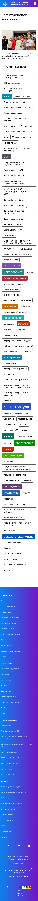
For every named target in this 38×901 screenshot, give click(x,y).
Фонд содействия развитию (11, 634)
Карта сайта (5, 837)
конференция (10, 363)
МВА (31, 131)
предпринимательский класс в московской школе (18, 467)
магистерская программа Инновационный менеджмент (17, 386)
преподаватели (11, 480)
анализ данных (25, 249)
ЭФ (21, 230)
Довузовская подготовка (10, 669)
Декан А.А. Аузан (22, 96)
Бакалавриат (5, 674)
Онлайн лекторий (7, 815)
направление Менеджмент (16, 430)
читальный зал (10, 559)
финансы (8, 548)
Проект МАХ (10, 142)
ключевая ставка (12, 351)
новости (7, 443)
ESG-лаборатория (12, 83)
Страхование (10, 170)
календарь (9, 324)
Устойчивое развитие (14, 175)
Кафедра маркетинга (13, 113)
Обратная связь (6, 831)
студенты (26, 493)
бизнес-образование (13, 284)
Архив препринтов (7, 775)
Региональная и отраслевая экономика (18, 149)
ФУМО (3, 708)
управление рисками (13, 517)
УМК (22, 170)
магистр (8, 400)
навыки (23, 424)
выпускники (9, 300)
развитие (27, 480)
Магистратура (6, 680)
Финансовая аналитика (14, 205)
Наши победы (6, 645)
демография (25, 300)
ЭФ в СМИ (4, 640)
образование (24, 443)
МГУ (6, 137)
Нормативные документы (10, 617)
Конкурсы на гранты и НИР (10, 731)
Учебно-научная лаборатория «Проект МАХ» (16, 192)
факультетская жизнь (18, 536)
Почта (3, 826)
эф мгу (7, 570)
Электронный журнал (9, 752)
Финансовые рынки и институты (14, 212)
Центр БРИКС (10, 230)
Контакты (4, 656)
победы (8, 449)
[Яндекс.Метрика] (14, 887)
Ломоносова (26, 126)
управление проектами (14, 504)
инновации (10, 306)
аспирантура (12, 265)
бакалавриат (13, 272)
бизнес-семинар (11, 289)
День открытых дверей (14, 102)
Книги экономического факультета (13, 792)
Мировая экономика (21, 137)
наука (8, 436)
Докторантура (6, 691)
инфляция (25, 306)
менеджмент (10, 424)
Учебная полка (6, 798)
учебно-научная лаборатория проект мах (18, 524)
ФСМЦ (3, 713)
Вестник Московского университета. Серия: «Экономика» (17, 746)
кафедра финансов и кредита (17, 340)
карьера (23, 323)
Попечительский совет (9, 623)
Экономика (9, 235)
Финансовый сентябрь (14, 219)
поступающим (13, 455)
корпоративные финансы (15, 368)
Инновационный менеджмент (17, 107)
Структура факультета (9, 606)
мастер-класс (25, 419)
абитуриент (9, 249)
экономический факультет (16, 564)
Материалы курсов (8, 809)
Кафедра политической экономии (15, 119)
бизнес (30, 272)
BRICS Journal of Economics (10, 758)
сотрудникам (12, 486)
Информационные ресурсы (11, 787)
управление (9, 499)
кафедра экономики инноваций (18, 346)
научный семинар (25, 436)
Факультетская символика (10, 651)
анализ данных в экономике (17, 254)
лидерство (9, 374)
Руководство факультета (10, 601)
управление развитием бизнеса (15, 510)
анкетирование (11, 260)
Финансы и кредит (13, 224)
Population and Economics (10, 763)
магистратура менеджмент (16, 413)
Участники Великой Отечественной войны (14, 182)
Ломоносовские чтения (14, 131)
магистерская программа (16, 379)
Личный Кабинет (7, 820)
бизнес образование (15, 278)
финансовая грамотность (15, 542)
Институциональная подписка (12, 803)
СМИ (7, 156)
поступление (10, 461)
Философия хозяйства (14, 200)
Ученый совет (6, 612)
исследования (13, 317)
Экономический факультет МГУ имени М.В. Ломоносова (18, 242)
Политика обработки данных (19, 876)
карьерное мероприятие (15, 330)
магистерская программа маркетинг (16, 393)
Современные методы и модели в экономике (15, 163)
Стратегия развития (8, 629)
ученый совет (10, 530)
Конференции (6, 725)
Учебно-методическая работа (11, 702)
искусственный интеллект (16, 312)
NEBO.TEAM (19, 893)
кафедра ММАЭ (11, 335)
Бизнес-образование (8, 697)
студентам (11, 492)
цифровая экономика (14, 553)
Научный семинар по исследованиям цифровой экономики (14, 738)
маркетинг (9, 419)
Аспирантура (5, 685)
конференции (12, 357)
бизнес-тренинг (11, 295)
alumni (7, 96)
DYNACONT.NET (19, 895)
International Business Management (14, 89)
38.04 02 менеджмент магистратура (14, 76)
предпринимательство (15, 475)
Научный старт (6, 769)
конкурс (27, 351)
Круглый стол (10, 126)
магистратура (16, 407)
